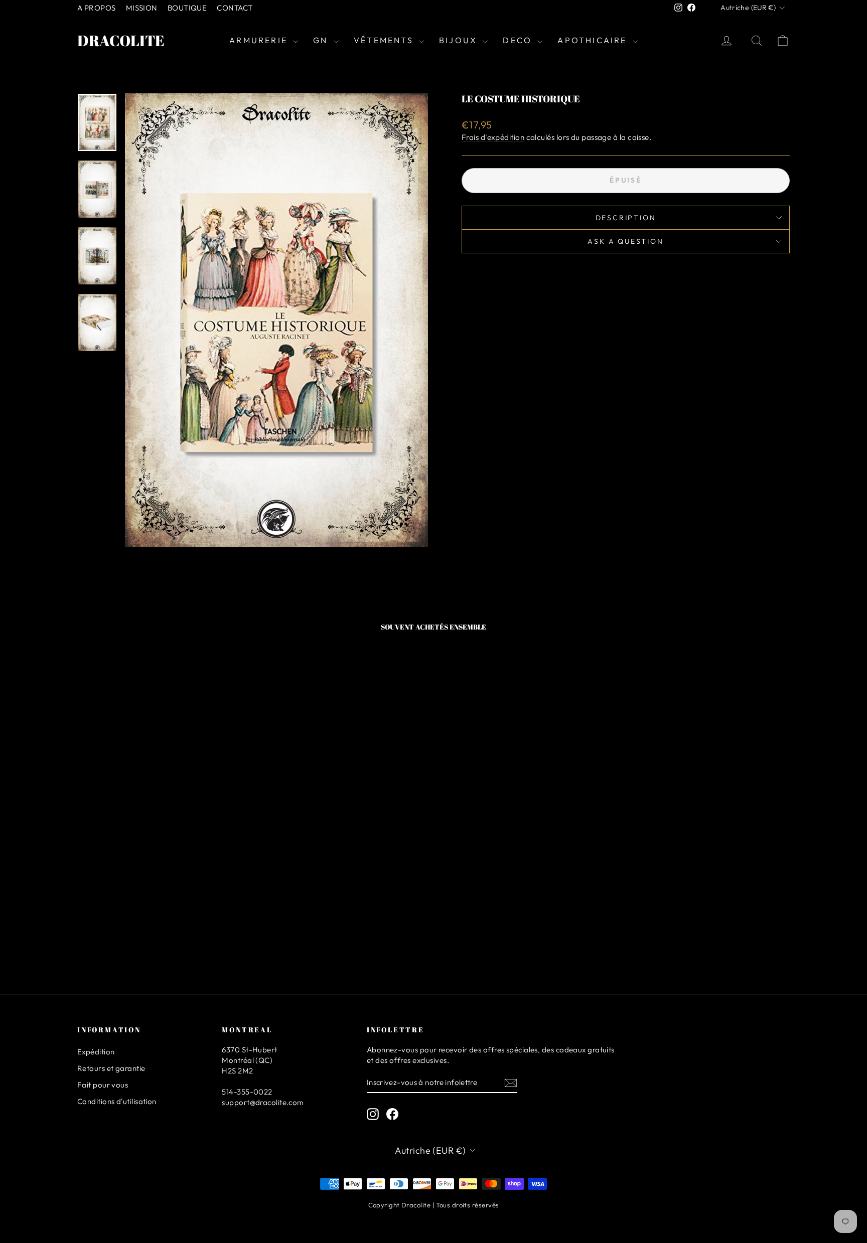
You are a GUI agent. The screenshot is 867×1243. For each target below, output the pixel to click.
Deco (519, 40)
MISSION (142, 8)
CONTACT (234, 8)
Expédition (96, 1051)
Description (626, 217)
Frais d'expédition (493, 137)
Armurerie (260, 40)
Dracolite (121, 40)
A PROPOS (96, 8)
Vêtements (385, 40)
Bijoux (459, 40)
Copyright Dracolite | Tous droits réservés (433, 1205)
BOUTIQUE (187, 8)
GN (322, 40)
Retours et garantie (111, 1068)
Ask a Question (625, 241)
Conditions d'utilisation (117, 1101)
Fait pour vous (102, 1085)
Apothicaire (593, 40)
